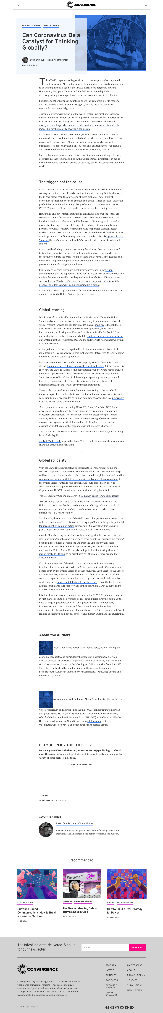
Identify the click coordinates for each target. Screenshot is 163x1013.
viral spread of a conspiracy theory (105, 336)
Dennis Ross (107, 362)
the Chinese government (63, 542)
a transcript (100, 145)
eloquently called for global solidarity (99, 495)
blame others (81, 256)
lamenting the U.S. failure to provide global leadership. (75, 366)
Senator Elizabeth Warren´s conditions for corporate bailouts (79, 281)
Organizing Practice (125, 903)
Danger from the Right (83, 902)
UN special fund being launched (92, 490)
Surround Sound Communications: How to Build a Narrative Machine (36, 912)
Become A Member (111, 986)
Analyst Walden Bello (50, 441)
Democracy (67, 902)
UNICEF (58, 490)
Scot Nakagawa (70, 917)
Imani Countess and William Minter (50, 60)
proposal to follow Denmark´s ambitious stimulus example (69, 284)
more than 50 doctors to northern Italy (77, 582)
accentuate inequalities (105, 256)
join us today (69, 757)
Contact (132, 980)
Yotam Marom (114, 918)
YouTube (81, 145)
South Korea (84, 91)
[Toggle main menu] (146, 4)
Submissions (135, 985)
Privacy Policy (136, 975)
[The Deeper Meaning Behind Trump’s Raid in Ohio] (82, 883)
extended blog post (84, 200)
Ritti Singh (24, 921)
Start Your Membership (82, 765)
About (131, 970)
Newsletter (134, 990)
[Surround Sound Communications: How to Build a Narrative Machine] (37, 884)
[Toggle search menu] (18, 4)
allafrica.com (94, 721)
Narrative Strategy (25, 903)
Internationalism (31, 26)
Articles (111, 975)
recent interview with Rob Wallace (90, 431)
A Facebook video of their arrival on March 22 (84, 585)
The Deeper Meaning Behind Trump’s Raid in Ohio (80, 910)
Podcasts (112, 980)
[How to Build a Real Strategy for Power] (127, 884)
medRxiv (99, 324)
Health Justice (51, 26)
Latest (110, 970)
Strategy (110, 903)
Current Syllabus (111, 993)
